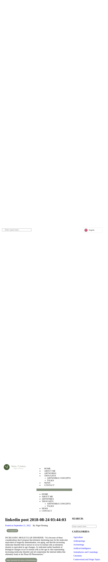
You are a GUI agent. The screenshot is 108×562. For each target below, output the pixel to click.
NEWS (47, 483)
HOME (47, 468)
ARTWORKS (50, 473)
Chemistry (77, 556)
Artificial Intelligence (82, 548)
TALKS (50, 480)
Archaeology (78, 545)
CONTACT (49, 485)
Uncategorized (12, 531)
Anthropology (79, 541)
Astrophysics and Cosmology (85, 552)
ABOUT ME (49, 471)
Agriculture (78, 537)
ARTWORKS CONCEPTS (59, 478)
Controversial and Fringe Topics (86, 559)
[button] (54, 490)
